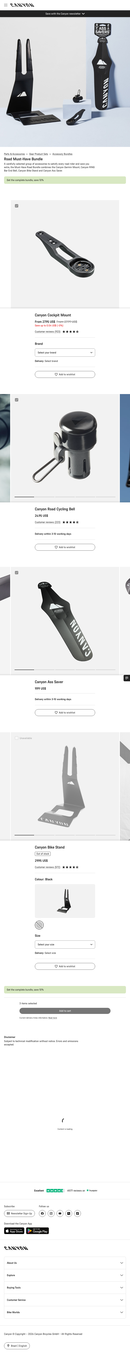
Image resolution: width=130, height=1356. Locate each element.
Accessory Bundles (62, 154)
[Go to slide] (45, 497)
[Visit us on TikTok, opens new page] (77, 1213)
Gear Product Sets (38, 154)
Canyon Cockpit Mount (53, 314)
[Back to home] (22, 5)
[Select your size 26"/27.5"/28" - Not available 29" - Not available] (65, 944)
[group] (65, 254)
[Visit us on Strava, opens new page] (68, 1213)
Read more (52, 1018)
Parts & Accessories (14, 154)
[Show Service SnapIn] (127, 678)
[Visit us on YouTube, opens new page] (60, 1213)
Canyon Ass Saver (49, 681)
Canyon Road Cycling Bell (55, 508)
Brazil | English (18, 1345)
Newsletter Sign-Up (21, 1213)
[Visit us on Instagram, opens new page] (51, 1213)
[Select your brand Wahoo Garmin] (65, 353)
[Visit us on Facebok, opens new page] (42, 1213)
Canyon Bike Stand (50, 847)
